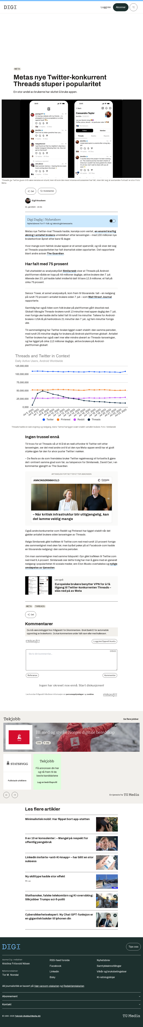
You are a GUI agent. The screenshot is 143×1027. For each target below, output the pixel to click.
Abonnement (10, 996)
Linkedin (54, 971)
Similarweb (69, 271)
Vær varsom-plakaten (46, 986)
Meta (17, 69)
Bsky (52, 977)
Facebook (55, 966)
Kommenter (49, 191)
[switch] (112, 221)
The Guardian (55, 253)
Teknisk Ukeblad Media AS (27, 1016)
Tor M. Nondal (10, 974)
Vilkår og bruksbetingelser (112, 971)
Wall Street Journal (100, 297)
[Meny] (133, 7)
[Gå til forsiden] (10, 7)
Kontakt (6, 1004)
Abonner (121, 7)
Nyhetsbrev (103, 960)
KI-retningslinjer (106, 977)
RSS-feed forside (60, 960)
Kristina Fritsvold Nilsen (16, 963)
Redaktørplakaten (73, 986)
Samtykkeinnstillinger (109, 966)
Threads (40, 606)
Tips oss (133, 946)
